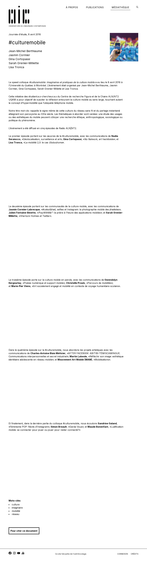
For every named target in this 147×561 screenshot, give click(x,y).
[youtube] (18, 553)
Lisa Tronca (16, 67)
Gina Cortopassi (19, 59)
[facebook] (10, 553)
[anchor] (23, 553)
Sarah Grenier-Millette (24, 63)
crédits (134, 554)
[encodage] (137, 7)
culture (16, 504)
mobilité (16, 511)
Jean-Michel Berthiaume (25, 51)
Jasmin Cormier (19, 55)
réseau (15, 514)
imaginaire (17, 507)
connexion (122, 554)
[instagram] (14, 553)
